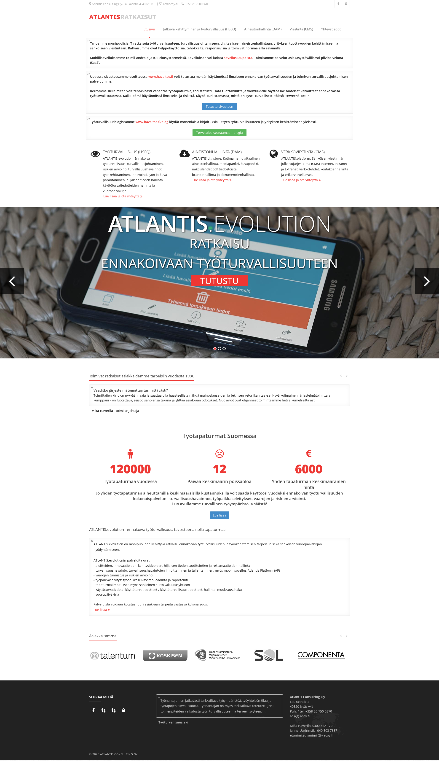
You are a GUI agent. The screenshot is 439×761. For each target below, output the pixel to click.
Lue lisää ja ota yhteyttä (121, 196)
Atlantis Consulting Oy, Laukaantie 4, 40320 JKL (123, 4)
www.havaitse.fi (160, 76)
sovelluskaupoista (238, 58)
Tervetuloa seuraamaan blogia (219, 132)
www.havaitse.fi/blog (152, 122)
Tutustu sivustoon (219, 106)
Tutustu (219, 280)
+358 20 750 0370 (196, 4)
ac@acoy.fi (170, 4)
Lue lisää (219, 515)
